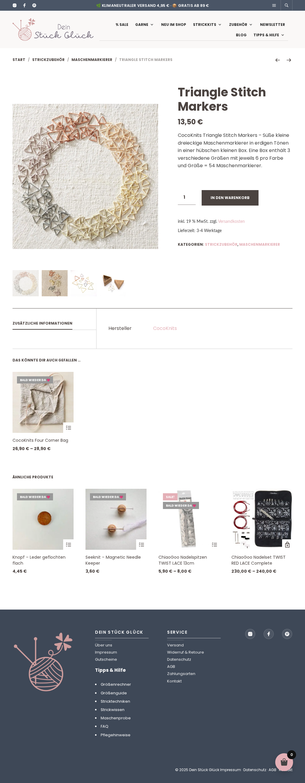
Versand (175, 645)
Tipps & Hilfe (266, 34)
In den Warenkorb (230, 197)
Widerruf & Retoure (185, 652)
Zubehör (238, 24)
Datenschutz (179, 659)
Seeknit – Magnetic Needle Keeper (113, 560)
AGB (171, 666)
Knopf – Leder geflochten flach (39, 560)
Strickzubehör (48, 59)
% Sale (122, 24)
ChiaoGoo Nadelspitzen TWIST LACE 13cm (182, 560)
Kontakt (174, 681)
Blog (241, 34)
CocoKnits (165, 328)
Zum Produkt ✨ (68, 427)
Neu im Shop (173, 24)
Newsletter (272, 24)
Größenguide (114, 693)
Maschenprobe (116, 718)
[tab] (54, 323)
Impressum (106, 652)
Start (19, 59)
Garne (141, 24)
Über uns (103, 645)
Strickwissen (113, 709)
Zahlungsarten (181, 673)
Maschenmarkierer (91, 59)
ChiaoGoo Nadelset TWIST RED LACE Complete (258, 560)
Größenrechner (116, 684)
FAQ (104, 726)
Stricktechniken (115, 701)
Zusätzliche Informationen (42, 323)
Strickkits (204, 24)
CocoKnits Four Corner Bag (40, 440)
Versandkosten (231, 221)
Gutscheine (106, 659)
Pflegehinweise (115, 735)
